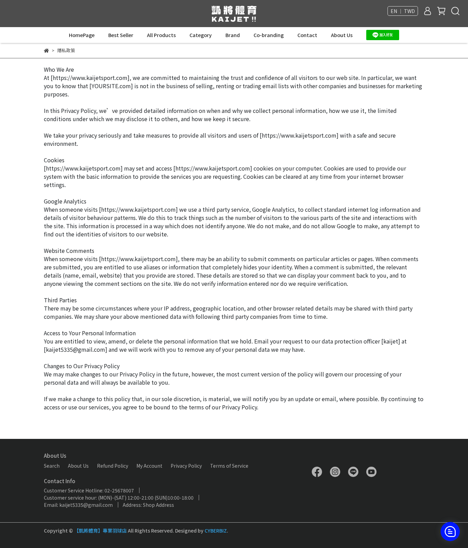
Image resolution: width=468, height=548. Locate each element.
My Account (149, 465)
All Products (161, 35)
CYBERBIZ (216, 530)
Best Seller (120, 35)
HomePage (82, 35)
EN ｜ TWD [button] (403, 11)
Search (52, 465)
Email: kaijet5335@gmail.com (78, 504)
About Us (342, 35)
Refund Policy (112, 465)
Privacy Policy (186, 465)
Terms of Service (229, 465)
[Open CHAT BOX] (450, 531)
